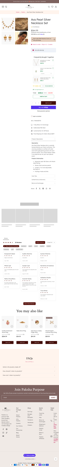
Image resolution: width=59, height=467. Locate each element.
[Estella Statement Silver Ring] (8, 322)
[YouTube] (3, 436)
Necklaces (30, 422)
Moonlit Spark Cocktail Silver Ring (51, 331)
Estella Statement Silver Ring (7, 331)
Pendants (30, 420)
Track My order (41, 414)
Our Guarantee (19, 429)
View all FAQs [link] (29, 361)
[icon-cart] (55, 6)
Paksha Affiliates (41, 437)
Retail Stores (18, 436)
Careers (18, 423)
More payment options (43, 111)
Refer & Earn (41, 433)
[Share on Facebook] (36, 188)
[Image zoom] (8, 24)
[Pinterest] (6, 429)
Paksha (25, 463)
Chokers (30, 425)
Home (17, 12)
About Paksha (18, 415)
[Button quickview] (12, 326)
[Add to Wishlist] (3, 320)
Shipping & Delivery (42, 425)
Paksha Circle (41, 429)
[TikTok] (6, 432)
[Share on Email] (50, 188)
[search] (49, 6)
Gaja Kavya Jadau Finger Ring (36, 331)
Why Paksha (18, 420)
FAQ (40, 417)
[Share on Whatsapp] (46, 188)
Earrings (30, 411)
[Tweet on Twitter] (39, 188)
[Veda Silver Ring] (22, 322)
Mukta (23, 12)
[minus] (32, 102)
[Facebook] (3, 429)
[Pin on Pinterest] (43, 188)
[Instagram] (3, 432)
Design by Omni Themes (34, 463)
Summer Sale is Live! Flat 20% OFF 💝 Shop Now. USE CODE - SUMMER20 (29, 1)
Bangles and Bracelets (30, 415)
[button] (47, 86)
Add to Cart (43, 96)
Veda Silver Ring (21, 331)
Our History (19, 426)
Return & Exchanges (42, 420)
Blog (17, 432)
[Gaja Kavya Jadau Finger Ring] (37, 322)
